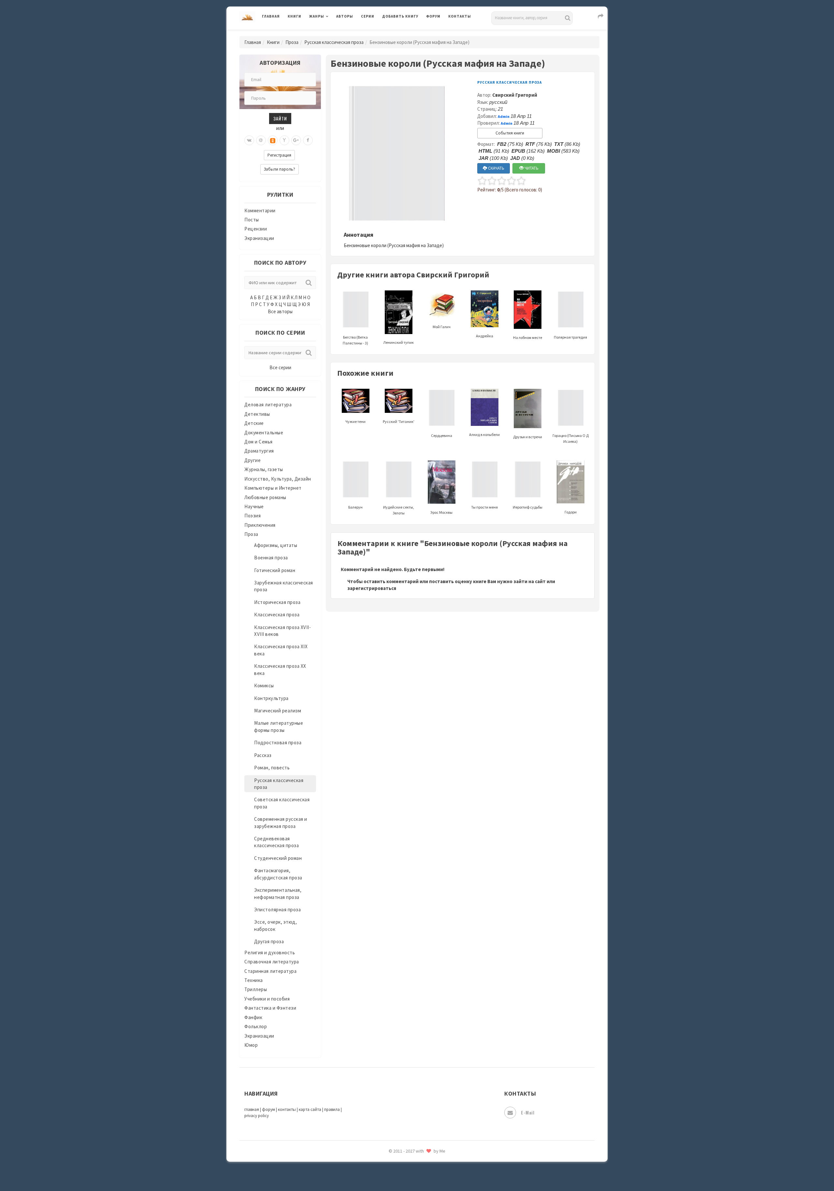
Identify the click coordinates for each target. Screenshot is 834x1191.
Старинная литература (270, 971)
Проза (291, 42)
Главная (271, 16)
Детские (254, 423)
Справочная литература (271, 962)
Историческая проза (277, 602)
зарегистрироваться (371, 588)
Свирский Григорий (514, 95)
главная (251, 1109)
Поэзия (252, 515)
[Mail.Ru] (261, 140)
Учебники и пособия (267, 999)
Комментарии (260, 210)
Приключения (260, 525)
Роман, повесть (272, 767)
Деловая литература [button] (332, 33)
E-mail (527, 1112)
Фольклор (255, 1026)
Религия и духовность (269, 952)
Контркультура (271, 698)
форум (268, 1109)
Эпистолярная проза (277, 909)
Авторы (344, 16)
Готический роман (274, 570)
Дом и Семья (258, 442)
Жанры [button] (316, 16)
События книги (510, 133)
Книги (294, 16)
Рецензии (255, 229)
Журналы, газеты (263, 469)
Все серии (280, 367)
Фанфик (253, 1017)
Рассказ (263, 755)
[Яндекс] (284, 140)
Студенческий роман (278, 858)
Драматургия (259, 451)
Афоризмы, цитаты (275, 545)
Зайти (280, 118)
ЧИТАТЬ (531, 168)
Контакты (459, 16)
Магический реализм (277, 711)
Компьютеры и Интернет (273, 488)
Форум (433, 16)
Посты (251, 220)
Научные (254, 506)
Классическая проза (276, 614)
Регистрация (279, 155)
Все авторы (280, 311)
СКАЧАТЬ (495, 168)
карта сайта (310, 1109)
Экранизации (259, 238)
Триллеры (255, 989)
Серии (367, 16)
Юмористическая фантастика (417, 1169)
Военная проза (271, 557)
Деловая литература (405, 33)
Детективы (257, 414)
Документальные (263, 432)
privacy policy (256, 1115)
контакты (287, 1109)
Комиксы (264, 685)
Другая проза (269, 941)
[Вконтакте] (249, 140)
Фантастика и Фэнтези (270, 1008)
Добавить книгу (400, 16)
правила (332, 1109)
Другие (252, 460)
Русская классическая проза (334, 42)
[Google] (296, 140)
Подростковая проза (277, 742)
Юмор (251, 1045)
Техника (253, 980)
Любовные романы (265, 497)
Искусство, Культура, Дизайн (277, 479)
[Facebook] (308, 140)
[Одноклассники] (273, 140)
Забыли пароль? (279, 169)
